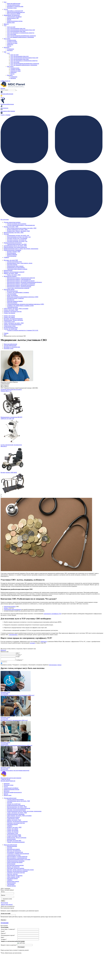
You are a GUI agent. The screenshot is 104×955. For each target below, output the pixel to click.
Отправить (3, 661)
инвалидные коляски (10, 606)
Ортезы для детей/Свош (10, 329)
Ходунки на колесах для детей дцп (16, 240)
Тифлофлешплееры (12, 307)
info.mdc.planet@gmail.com (8, 780)
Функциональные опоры (11, 327)
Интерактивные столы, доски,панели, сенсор (19, 263)
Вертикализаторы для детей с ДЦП (13, 232)
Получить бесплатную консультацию (11, 778)
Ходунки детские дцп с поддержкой (17, 238)
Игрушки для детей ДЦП (11, 260)
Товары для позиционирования (12, 324)
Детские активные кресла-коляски (16, 223)
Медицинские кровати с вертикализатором (19, 286)
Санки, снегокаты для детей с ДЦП (14, 323)
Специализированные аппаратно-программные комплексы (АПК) (25, 304)
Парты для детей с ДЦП (13, 275)
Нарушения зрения (9, 289)
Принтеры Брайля (12, 302)
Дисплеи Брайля (11, 294)
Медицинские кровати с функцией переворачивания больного (24, 282)
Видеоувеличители (12, 291)
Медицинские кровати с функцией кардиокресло (21, 285)
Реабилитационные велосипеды (13, 242)
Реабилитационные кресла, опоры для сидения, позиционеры (21, 248)
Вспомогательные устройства (15, 298)
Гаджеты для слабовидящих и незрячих (18, 292)
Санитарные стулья (9, 321)
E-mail (17, 656)
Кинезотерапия (8, 270)
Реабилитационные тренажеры (12, 250)
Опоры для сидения (9, 315)
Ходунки (6, 234)
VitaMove (6, 257)
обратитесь (44, 641)
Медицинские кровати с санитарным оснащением (21, 283)
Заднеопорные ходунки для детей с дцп (18, 235)
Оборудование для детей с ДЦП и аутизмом (16, 308)
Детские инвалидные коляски (12, 222)
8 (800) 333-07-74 (5, 81)
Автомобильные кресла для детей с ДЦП (15, 245)
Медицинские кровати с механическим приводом (21, 277)
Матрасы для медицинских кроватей (14, 272)
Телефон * (19, 655)
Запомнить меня (7, 898)
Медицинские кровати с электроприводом (19, 279)
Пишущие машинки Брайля (15, 301)
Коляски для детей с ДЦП (11, 226)
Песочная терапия (12, 264)
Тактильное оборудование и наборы (17, 269)
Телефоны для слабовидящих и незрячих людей (20, 305)
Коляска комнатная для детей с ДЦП (17, 229)
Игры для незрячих (12, 295)
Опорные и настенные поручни (13, 311)
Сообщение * (19, 660)
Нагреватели (10, 299)
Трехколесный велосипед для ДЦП (17, 244)
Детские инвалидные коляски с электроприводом (21, 225)
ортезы (6, 608)
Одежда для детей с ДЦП (11, 310)
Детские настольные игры (14, 261)
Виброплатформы (12, 254)
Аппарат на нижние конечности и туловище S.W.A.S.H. (22, 330)
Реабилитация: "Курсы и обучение (13, 320)
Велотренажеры (11, 253)
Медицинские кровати (10, 276)
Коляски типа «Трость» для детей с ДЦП (18, 231)
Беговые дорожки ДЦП (13, 251)
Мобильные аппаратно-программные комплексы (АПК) (22, 296)
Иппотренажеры (11, 256)
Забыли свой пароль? (7, 904)
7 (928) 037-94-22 (5, 779)
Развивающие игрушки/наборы (16, 267)
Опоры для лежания (9, 313)
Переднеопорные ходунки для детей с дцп (19, 237)
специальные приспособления (12, 609)
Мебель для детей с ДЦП (11, 273)
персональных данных (55, 664)
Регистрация (4, 902)
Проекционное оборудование (15, 266)
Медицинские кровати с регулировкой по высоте (21, 280)
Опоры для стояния (9, 317)
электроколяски (13, 634)
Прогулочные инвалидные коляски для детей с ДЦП (21, 228)
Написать (3, 650)
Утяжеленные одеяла (10, 326)
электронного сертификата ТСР (52, 613)
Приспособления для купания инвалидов (15, 247)
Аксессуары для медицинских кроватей (18, 288)
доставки (32, 643)
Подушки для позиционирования (13, 318)
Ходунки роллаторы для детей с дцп (17, 241)
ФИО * (18, 653)
